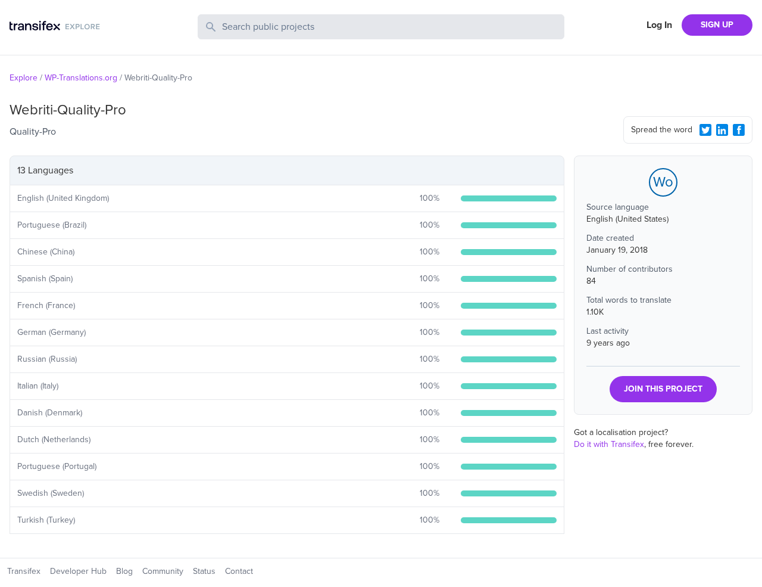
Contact (239, 571)
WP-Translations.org (81, 78)
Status (204, 571)
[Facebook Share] (738, 130)
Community (162, 571)
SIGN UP (717, 25)
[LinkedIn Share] (722, 130)
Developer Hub (78, 571)
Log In (659, 25)
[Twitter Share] (705, 130)
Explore (24, 78)
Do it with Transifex (609, 444)
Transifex (23, 571)
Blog (124, 571)
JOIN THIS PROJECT (663, 389)
